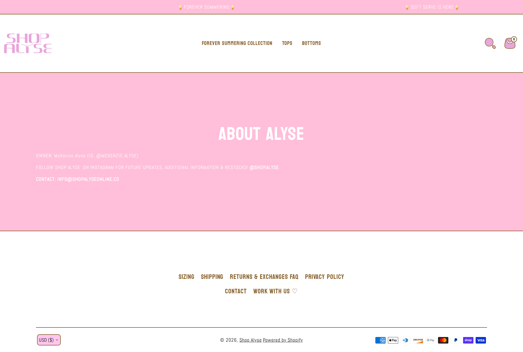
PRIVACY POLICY (324, 277)
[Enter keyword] (490, 43)
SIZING (186, 277)
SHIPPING (212, 277)
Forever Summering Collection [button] (237, 43)
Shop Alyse (250, 340)
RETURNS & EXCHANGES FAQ (264, 277)
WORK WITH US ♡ (275, 291)
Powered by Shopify (283, 340)
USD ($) (46, 340)
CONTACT (236, 291)
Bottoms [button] (311, 43)
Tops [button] (287, 43)
